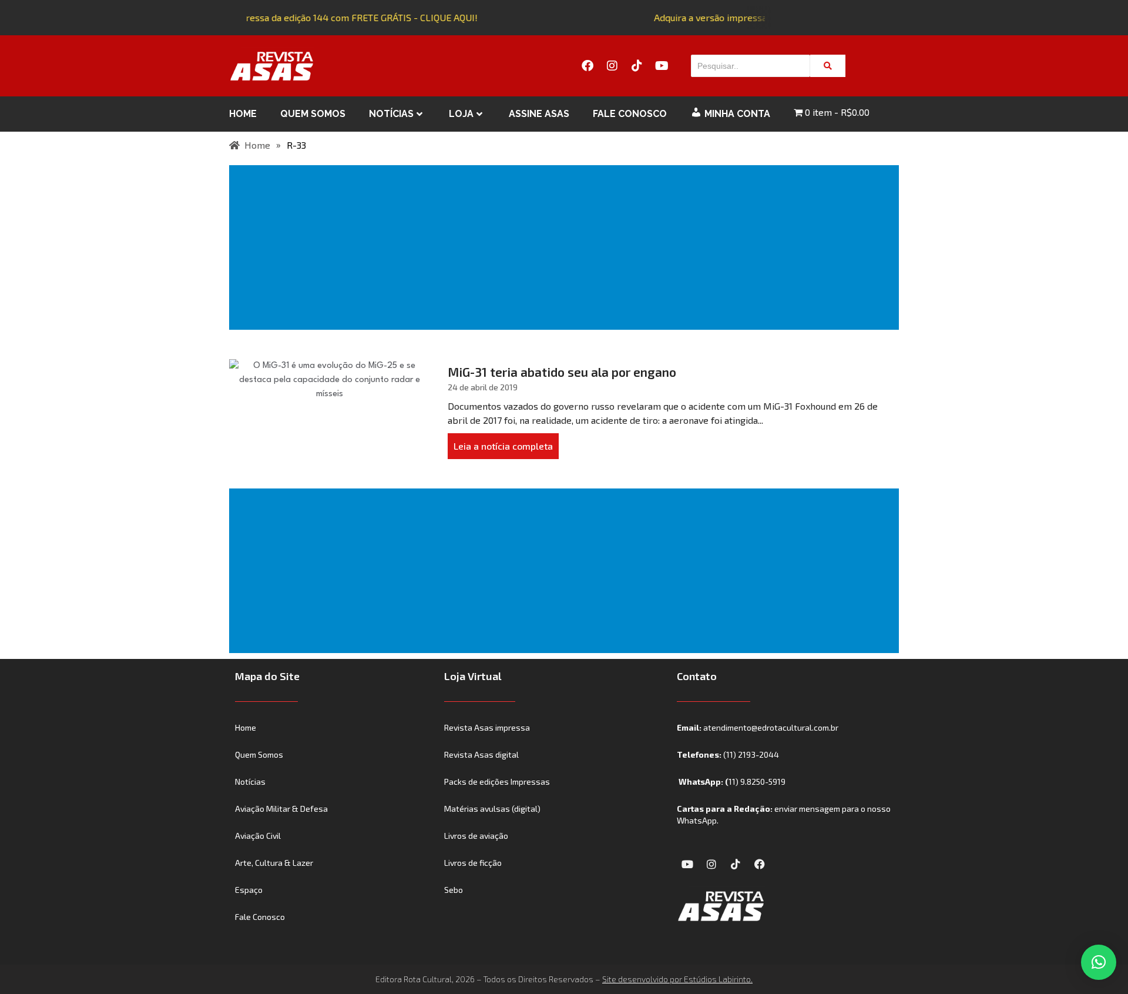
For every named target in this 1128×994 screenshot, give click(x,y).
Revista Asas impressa (487, 727)
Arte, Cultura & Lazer (274, 863)
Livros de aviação (476, 836)
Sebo (453, 890)
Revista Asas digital (481, 754)
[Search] (827, 66)
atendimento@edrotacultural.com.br (770, 727)
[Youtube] (661, 66)
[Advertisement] (566, 247)
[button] (1098, 962)
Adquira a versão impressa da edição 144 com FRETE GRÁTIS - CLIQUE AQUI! (313, 17)
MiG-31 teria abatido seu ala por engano (562, 372)
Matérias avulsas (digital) (492, 809)
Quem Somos (312, 113)
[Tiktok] (637, 66)
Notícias (391, 113)
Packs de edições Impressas (497, 782)
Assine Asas (539, 113)
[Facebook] (587, 66)
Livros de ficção (473, 863)
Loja (461, 113)
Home (243, 113)
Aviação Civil (258, 836)
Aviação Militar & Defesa (281, 809)
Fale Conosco (630, 113)
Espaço (249, 890)
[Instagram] (612, 66)
